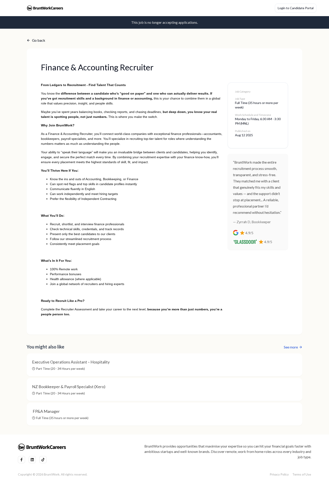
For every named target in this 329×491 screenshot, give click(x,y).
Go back (38, 40)
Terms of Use (301, 474)
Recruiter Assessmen (76, 309)
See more (291, 347)
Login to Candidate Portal (296, 8)
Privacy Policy (279, 474)
